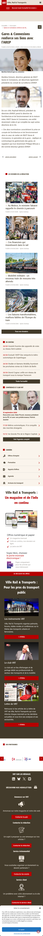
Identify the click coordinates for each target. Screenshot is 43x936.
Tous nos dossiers (21, 331)
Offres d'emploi (13, 456)
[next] (41, 759)
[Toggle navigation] (40, 2)
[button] (40, 908)
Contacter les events (21, 874)
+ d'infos (21, 637)
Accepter (21, 930)
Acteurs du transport (15, 483)
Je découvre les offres (22, 574)
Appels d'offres (13, 469)
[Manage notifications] (38, 931)
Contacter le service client (21, 903)
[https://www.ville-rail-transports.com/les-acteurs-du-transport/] (39, 483)
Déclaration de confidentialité (22, 933)
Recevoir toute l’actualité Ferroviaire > (24, 8)
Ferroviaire (13, 26)
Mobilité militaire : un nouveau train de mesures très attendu (20, 279)
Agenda (11, 476)
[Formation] (39, 462)
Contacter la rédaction (21, 846)
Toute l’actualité (21, 381)
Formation (11, 462)
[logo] (22, 759)
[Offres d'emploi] (39, 456)
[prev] (2, 759)
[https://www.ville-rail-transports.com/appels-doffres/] (39, 469)
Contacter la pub (21, 817)
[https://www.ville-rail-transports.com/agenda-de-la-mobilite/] (39, 476)
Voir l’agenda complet (22, 439)
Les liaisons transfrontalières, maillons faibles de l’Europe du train (21, 317)
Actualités (4, 26)
